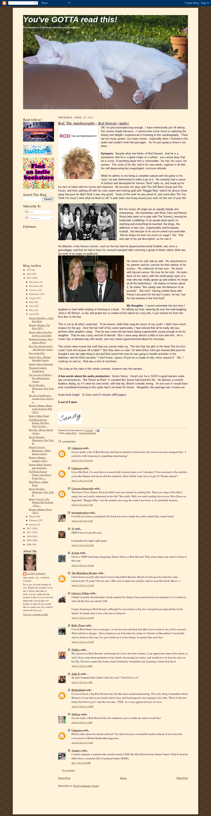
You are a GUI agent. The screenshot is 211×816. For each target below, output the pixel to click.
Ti (73, 528)
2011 (29, 532)
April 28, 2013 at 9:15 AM (82, 742)
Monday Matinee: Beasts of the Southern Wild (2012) (40, 408)
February (34, 520)
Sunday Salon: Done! (39, 415)
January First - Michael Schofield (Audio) (40, 358)
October (33, 290)
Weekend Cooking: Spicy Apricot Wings (41, 340)
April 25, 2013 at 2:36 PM (82, 666)
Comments (33, 218)
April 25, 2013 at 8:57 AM (82, 504)
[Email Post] (97, 430)
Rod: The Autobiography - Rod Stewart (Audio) (41, 348)
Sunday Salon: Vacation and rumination (40, 466)
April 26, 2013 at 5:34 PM (82, 722)
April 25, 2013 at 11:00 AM (83, 565)
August (33, 298)
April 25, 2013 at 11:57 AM (83, 642)
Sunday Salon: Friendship (41, 364)
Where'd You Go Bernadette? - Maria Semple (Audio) (40, 450)
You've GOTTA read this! (70, 19)
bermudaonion (80, 512)
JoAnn (75, 553)
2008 (29, 544)
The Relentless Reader (84, 573)
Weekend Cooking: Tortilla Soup (38, 369)
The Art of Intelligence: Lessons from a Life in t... (41, 398)
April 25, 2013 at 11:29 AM (83, 617)
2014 (29, 273)
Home (123, 778)
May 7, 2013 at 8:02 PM (81, 763)
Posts (30, 212)
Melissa (76, 714)
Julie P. (76, 674)
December (34, 281)
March (32, 516)
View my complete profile (35, 614)
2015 (29, 269)
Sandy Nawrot (36, 573)
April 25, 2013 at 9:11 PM (82, 682)
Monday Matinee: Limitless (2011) (38, 459)
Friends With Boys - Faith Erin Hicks (41, 319)
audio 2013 (71, 433)
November (34, 285)
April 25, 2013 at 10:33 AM (83, 545)
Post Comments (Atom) (86, 786)
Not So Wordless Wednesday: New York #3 (41, 388)
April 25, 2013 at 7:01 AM (82, 460)
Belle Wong (78, 625)
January (33, 524)
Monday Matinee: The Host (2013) (39, 326)
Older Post (182, 778)
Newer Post (64, 778)
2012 (29, 528)
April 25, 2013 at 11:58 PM (82, 706)
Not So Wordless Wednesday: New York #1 (41, 492)
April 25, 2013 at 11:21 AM (83, 585)
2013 (29, 277)
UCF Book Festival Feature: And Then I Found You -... (40, 474)
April (32, 313)
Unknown (77, 448)
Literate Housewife (83, 488)
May (31, 310)
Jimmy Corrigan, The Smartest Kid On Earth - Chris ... (41, 502)
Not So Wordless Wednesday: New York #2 (41, 440)
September (34, 293)
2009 (29, 540)
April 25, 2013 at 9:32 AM (82, 521)
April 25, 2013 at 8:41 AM (82, 480)
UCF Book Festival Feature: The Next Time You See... (39, 423)
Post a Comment (68, 770)
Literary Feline (80, 593)
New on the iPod (37, 353)
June (31, 305)
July (31, 301)
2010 (29, 536)
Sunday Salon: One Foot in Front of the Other (40, 333)
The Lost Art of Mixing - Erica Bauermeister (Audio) (41, 378)
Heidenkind (78, 690)
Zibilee (76, 649)
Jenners (76, 750)
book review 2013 (87, 433)
